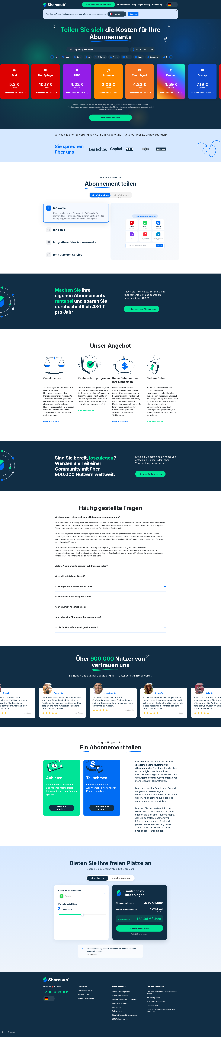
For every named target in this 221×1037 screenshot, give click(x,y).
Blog (134, 4)
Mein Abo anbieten (61, 807)
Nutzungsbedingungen (121, 992)
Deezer (168, 75)
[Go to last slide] (52, 57)
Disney (199, 75)
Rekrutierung (117, 1011)
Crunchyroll (137, 75)
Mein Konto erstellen (110, 118)
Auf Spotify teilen (153, 998)
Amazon (105, 75)
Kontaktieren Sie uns (85, 991)
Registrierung (144, 4)
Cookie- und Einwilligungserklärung (125, 999)
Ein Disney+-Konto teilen (156, 1001)
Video (128, 57)
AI (90, 57)
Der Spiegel (43, 75)
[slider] (82, 914)
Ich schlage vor (98, 878)
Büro (79, 57)
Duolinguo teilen (153, 1005)
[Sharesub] (54, 5)
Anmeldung (157, 4)
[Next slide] (171, 57)
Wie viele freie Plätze (67, 904)
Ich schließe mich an (121, 878)
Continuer (133, 14)
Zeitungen (155, 57)
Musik (116, 57)
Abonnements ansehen (102, 807)
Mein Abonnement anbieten (98, 4)
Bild (11, 75)
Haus (68, 57)
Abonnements (123, 4)
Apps (141, 57)
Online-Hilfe (82, 987)
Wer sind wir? (117, 1007)
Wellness (102, 57)
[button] (172, 4)
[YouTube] (50, 991)
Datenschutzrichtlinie (120, 995)
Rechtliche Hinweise (120, 1003)
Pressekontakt (83, 994)
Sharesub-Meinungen (86, 998)
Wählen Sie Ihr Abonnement (70, 890)
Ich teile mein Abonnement (143, 309)
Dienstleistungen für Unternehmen (125, 1015)
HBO (74, 75)
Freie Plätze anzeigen (139, 934)
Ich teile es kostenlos (139, 928)
